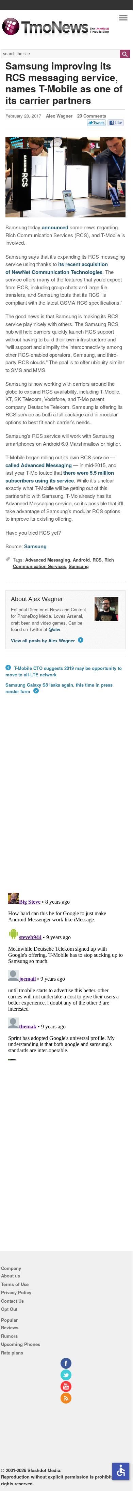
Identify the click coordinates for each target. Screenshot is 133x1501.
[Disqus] (65, 975)
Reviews (9, 1327)
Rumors (9, 1336)
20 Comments (91, 115)
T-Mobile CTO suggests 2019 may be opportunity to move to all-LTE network (63, 671)
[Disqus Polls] (65, 798)
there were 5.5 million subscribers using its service (59, 476)
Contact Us (12, 1301)
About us (10, 1275)
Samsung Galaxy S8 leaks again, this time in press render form (59, 688)
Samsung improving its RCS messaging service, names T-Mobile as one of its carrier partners (63, 83)
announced (55, 227)
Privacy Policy (16, 1292)
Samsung (35, 546)
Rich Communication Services (63, 563)
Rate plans (12, 1352)
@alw (54, 629)
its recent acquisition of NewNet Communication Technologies (56, 268)
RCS (97, 559)
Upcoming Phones (20, 1344)
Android (81, 559)
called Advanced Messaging (38, 465)
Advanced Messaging (47, 559)
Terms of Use (15, 1284)
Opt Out (9, 1309)
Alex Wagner (59, 115)
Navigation (123, 19)
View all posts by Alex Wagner (46, 640)
